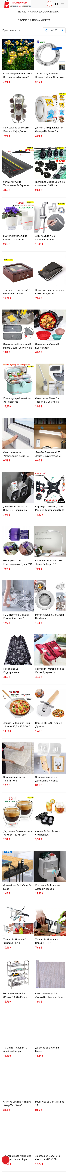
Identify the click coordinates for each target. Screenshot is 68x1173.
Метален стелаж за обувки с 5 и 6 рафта (15, 995)
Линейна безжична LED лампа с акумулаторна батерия (48, 456)
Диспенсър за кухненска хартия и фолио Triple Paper (17, 1159)
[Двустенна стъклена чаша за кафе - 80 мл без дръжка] (18, 812)
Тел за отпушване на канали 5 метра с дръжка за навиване (49, 77)
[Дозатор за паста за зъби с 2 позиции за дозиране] (18, 487)
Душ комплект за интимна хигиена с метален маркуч (45, 239)
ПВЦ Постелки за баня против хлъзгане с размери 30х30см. (16, 618)
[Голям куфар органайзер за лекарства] (18, 379)
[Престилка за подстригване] (18, 650)
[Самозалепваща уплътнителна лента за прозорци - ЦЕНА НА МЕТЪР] (18, 433)
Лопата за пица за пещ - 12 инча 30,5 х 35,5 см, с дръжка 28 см (17, 727)
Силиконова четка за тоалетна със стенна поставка (47, 402)
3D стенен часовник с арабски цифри (15, 1049)
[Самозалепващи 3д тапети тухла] (18, 758)
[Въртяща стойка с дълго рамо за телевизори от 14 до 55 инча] (50, 487)
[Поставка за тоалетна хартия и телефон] (50, 866)
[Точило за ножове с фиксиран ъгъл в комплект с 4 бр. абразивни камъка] (18, 920)
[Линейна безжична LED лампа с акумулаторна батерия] (50, 433)
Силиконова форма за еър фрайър (47, 346)
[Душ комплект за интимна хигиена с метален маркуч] (50, 217)
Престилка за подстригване (11, 670)
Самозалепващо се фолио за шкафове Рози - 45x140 (50, 997)
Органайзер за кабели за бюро (17, 887)
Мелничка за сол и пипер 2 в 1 (49, 1103)
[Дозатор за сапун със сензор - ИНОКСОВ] (50, 1137)
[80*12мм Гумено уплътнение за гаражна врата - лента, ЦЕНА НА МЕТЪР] (18, 163)
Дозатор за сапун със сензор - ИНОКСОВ (47, 1158)
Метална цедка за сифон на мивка (49, 616)
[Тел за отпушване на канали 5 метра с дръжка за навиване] (50, 54)
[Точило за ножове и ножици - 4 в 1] (50, 920)
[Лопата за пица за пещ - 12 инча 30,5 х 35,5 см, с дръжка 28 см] (18, 704)
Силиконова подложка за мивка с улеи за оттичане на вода (17, 348)
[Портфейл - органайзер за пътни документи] (50, 650)
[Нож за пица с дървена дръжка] (50, 704)
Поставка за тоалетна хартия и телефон (47, 887)
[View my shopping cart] (49, 4)
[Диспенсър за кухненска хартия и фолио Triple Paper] (18, 1137)
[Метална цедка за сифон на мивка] (50, 595)
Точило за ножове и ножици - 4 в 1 (46, 941)
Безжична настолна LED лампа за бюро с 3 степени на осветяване (48, 564)
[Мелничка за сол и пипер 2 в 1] (50, 1083)
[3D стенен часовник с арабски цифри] (18, 1028)
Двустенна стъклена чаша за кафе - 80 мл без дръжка (17, 835)
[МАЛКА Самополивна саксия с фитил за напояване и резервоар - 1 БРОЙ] (18, 217)
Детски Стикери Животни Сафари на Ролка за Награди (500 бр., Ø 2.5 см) (49, 131)
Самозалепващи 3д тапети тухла (14, 779)
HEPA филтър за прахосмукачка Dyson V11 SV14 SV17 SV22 (17, 564)
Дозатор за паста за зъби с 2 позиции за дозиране (15, 510)
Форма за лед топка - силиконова (47, 833)
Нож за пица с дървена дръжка (48, 725)
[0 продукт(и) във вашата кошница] (5, 1160)
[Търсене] (57, 4)
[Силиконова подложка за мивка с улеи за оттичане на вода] (18, 325)
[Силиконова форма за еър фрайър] (50, 325)
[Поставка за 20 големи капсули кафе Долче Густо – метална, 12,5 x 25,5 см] (18, 109)
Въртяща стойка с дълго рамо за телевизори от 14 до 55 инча (49, 510)
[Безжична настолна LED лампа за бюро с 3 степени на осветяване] (50, 541)
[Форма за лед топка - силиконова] (50, 812)
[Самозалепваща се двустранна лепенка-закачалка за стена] (50, 758)
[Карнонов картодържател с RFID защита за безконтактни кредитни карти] (50, 271)
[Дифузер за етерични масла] (50, 1028)
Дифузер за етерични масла (47, 1049)
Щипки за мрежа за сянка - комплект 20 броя (50, 183)
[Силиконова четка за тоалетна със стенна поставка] (50, 379)
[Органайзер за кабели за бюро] (18, 866)
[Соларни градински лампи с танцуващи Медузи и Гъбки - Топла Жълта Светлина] (18, 54)
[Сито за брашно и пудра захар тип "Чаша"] (18, 1083)
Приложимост (10, 30)
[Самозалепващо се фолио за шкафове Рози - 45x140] (50, 974)
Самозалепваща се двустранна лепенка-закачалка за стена (47, 781)
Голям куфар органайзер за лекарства (17, 400)
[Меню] (63, 4)
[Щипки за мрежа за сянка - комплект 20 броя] (50, 163)
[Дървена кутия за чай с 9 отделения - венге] (18, 271)
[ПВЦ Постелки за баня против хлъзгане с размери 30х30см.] (18, 595)
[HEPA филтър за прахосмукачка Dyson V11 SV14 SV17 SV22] (18, 541)
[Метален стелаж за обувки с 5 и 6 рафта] (18, 974)
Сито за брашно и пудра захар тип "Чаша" (17, 1103)
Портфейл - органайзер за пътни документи (49, 670)
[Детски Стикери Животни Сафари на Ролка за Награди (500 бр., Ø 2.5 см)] (50, 109)
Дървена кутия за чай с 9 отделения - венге (17, 292)
